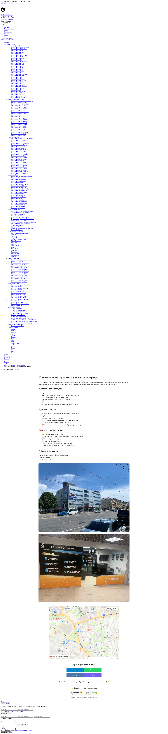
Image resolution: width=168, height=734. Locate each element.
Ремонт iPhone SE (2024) (18, 97)
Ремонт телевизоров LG (18, 261)
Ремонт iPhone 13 (16, 77)
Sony (12, 341)
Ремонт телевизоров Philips (19, 267)
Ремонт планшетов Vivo (18, 151)
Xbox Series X (15, 247)
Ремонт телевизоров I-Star (19, 275)
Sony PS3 (14, 242)
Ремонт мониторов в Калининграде (22, 285)
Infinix (13, 351)
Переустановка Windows (18, 220)
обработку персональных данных (22, 730)
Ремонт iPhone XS (16, 93)
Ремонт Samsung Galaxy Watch (20, 304)
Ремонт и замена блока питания (20, 223)
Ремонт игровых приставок (19, 233)
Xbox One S (14, 249)
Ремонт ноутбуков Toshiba (19, 192)
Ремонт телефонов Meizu (18, 102)
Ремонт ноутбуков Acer (18, 208)
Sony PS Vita (15, 253)
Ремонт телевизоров (14, 258)
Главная (6, 27)
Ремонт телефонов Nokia (18, 113)
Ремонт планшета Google (18, 160)
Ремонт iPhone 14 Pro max (19, 68)
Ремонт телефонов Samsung (19, 121)
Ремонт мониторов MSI (18, 294)
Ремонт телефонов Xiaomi (19, 123)
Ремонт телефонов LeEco (18, 135)
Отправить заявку (6, 732)
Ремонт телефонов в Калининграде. (22, 101)
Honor (13, 348)
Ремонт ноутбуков (13, 175)
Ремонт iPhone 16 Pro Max (19, 55)
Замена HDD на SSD (17, 225)
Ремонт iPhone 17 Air (17, 52)
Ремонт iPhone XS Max (18, 91)
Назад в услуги (5, 702)
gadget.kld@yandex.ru (7, 3)
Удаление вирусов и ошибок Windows (22, 219)
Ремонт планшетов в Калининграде (22, 138)
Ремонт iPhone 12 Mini (17, 85)
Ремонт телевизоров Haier (19, 274)
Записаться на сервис (7, 19)
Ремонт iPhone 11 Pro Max (19, 86)
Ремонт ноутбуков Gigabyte (19, 186)
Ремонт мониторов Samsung (19, 288)
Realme (13, 338)
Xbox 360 (14, 234)
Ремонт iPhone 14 (16, 72)
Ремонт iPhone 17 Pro (17, 50)
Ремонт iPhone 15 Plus (17, 64)
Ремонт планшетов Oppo (18, 142)
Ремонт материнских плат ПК (20, 217)
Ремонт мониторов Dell (18, 289)
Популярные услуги (14, 307)
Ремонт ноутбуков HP (17, 193)
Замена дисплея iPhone (18, 315)
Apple (13, 334)
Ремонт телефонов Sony (18, 118)
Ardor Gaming (15, 343)
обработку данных (17, 711)
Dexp (12, 349)
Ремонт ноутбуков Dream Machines (21, 189)
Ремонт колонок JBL (17, 326)
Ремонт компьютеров (14, 209)
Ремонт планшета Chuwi (18, 148)
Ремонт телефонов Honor (18, 126)
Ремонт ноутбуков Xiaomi (18, 181)
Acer (12, 346)
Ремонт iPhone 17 (16, 53)
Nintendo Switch (16, 241)
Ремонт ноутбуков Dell (18, 206)
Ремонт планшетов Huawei (19, 167)
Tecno (13, 335)
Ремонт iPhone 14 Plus (17, 71)
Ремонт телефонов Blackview (20, 112)
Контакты (7, 33)
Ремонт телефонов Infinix (18, 130)
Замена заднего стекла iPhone (20, 313)
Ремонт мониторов (13, 283)
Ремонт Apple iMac (16, 230)
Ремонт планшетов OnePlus (19, 154)
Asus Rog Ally (15, 255)
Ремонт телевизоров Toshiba (19, 272)
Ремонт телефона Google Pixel (20, 104)
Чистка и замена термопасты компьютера (23, 222)
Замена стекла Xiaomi (17, 311)
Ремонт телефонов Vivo (18, 105)
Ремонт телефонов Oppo (18, 107)
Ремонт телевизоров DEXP (19, 278)
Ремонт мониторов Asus (18, 293)
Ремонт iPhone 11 (16, 90)
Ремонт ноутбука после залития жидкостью (24, 321)
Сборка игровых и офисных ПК (20, 212)
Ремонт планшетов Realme (19, 159)
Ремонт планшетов (13, 137)
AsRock (13, 345)
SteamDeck (14, 252)
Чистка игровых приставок (19, 239)
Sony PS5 (14, 236)
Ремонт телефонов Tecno (18, 127)
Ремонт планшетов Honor (18, 156)
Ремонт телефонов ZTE (18, 129)
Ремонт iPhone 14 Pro (17, 69)
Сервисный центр (13, 327)
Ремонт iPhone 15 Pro (17, 63)
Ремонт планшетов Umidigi (19, 153)
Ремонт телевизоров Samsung (20, 263)
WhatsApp (93, 670)
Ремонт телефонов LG (17, 115)
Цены (6, 30)
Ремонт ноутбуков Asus (18, 195)
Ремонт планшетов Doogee (19, 145)
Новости (6, 35)
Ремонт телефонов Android (16, 99)
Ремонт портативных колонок (17, 324)
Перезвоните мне (5, 713)
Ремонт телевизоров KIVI (19, 280)
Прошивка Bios (15, 227)
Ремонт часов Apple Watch (19, 302)
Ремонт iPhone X (16, 94)
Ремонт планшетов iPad (18, 140)
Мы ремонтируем (9, 29)
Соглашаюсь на (13, 711)
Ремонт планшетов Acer (18, 149)
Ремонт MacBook (16, 178)
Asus (12, 340)
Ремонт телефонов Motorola (19, 132)
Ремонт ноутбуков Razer (18, 197)
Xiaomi (13, 329)
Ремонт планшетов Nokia (18, 162)
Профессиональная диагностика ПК (22, 228)
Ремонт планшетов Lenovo (19, 168)
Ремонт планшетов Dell (18, 146)
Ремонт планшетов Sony (18, 173)
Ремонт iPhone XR (16, 96)
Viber (93, 675)
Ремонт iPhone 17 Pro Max (19, 49)
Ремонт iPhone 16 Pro (17, 57)
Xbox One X (14, 250)
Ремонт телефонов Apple (15, 46)
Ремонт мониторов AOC (18, 291)
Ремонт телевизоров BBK (19, 277)
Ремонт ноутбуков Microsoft (19, 184)
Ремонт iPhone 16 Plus (17, 58)
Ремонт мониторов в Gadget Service (14, 365)
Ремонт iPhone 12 (16, 83)
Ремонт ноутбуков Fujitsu (18, 187)
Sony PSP (14, 256)
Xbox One (14, 244)
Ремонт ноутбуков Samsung (19, 203)
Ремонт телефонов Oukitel (19, 119)
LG (12, 352)
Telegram (75, 670)
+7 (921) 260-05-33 (6, 16)
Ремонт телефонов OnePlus (19, 108)
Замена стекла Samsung (18, 310)
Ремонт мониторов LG (18, 286)
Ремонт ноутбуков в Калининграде (21, 176)
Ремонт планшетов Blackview (20, 143)
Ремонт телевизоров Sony (19, 264)
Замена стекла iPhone (17, 308)
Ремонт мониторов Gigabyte (19, 299)
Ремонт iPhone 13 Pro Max (19, 74)
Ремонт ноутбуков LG (17, 182)
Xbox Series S (15, 245)
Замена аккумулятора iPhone (19, 316)
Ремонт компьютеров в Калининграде (22, 211)
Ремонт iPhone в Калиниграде (20, 47)
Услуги (6, 363)
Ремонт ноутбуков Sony (18, 198)
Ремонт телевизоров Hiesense (20, 271)
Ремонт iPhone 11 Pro (17, 88)
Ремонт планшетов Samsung (19, 171)
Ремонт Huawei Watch (17, 305)
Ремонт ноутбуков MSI (18, 204)
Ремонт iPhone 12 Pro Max (19, 80)
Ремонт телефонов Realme (19, 110)
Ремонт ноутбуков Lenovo (19, 200)
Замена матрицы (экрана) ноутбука (21, 318)
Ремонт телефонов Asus (18, 116)
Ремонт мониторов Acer (18, 297)
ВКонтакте (75, 675)
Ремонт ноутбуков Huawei (19, 201)
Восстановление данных (18, 214)
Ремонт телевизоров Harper (19, 282)
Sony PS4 (14, 238)
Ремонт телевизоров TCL (18, 266)
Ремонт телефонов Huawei (19, 124)
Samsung (13, 330)
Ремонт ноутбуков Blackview (19, 190)
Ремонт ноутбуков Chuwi (18, 179)
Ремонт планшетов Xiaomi (19, 165)
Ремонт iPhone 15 (16, 66)
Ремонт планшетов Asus (18, 170)
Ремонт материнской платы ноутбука (22, 323)
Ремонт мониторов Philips (19, 296)
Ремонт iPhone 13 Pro (17, 75)
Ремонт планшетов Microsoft (19, 164)
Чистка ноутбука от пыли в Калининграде (23, 319)
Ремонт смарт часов (14, 300)
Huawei (13, 332)
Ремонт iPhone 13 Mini (17, 79)
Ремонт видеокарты (17, 215)
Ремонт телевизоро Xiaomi (19, 269)
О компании (8, 32)
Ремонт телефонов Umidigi (19, 134)
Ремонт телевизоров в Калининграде (22, 260)
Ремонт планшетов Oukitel (19, 157)
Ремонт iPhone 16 (16, 60)
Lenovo (13, 337)
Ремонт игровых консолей (15, 231)
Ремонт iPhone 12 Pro (17, 82)
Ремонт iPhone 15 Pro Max (19, 61)
